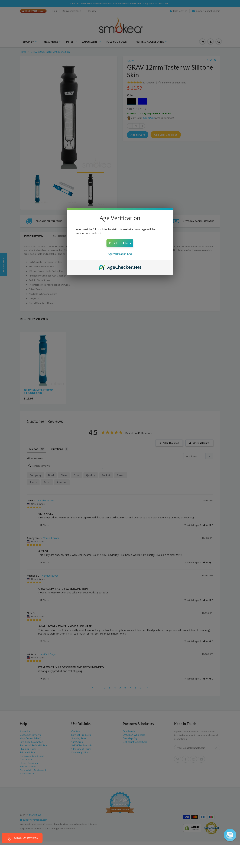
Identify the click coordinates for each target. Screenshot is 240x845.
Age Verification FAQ (120, 253)
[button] (230, 835)
